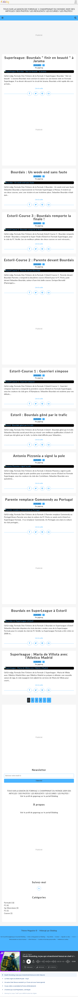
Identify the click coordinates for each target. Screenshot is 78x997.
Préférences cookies (63, 939)
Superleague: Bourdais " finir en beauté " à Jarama (39, 59)
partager (41, 967)
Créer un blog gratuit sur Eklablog (36, 936)
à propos (53, 967)
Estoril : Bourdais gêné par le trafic (39, 415)
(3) (11, 908)
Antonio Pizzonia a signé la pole (39, 456)
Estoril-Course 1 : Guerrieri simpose (39, 371)
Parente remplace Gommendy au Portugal (39, 499)
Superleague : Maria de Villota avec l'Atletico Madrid (39, 656)
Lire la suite (39, 88)
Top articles (50, 936)
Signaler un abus (65, 936)
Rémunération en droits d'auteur (18, 939)
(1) (6, 911)
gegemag (36, 796)
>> (49, 700)
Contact (57, 936)
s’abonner (30, 967)
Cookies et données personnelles (47, 939)
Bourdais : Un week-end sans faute (39, 172)
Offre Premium (32, 939)
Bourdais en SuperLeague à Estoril (39, 610)
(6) (9, 903)
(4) (6, 905)
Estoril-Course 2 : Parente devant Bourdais (39, 260)
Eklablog (53, 931)
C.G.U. (74, 936)
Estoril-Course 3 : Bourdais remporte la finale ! (39, 217)
